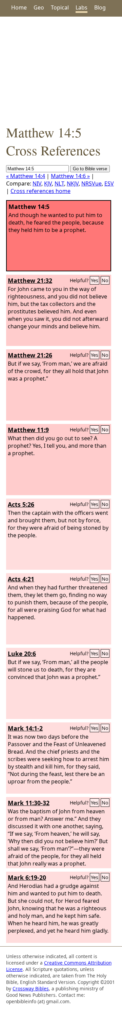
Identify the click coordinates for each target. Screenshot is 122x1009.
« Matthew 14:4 (25, 176)
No (105, 280)
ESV (109, 183)
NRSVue (91, 183)
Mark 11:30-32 (28, 803)
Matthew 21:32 (30, 280)
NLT (59, 183)
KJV (48, 183)
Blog (100, 7)
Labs (81, 7)
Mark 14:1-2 (25, 728)
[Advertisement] (61, 69)
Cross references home (40, 191)
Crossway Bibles (31, 988)
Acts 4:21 (21, 579)
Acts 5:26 (21, 504)
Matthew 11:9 (28, 430)
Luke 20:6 (22, 653)
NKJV (73, 183)
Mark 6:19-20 (27, 877)
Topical (60, 7)
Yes (94, 280)
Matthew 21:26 (30, 355)
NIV (37, 183)
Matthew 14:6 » (70, 176)
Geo (39, 7)
